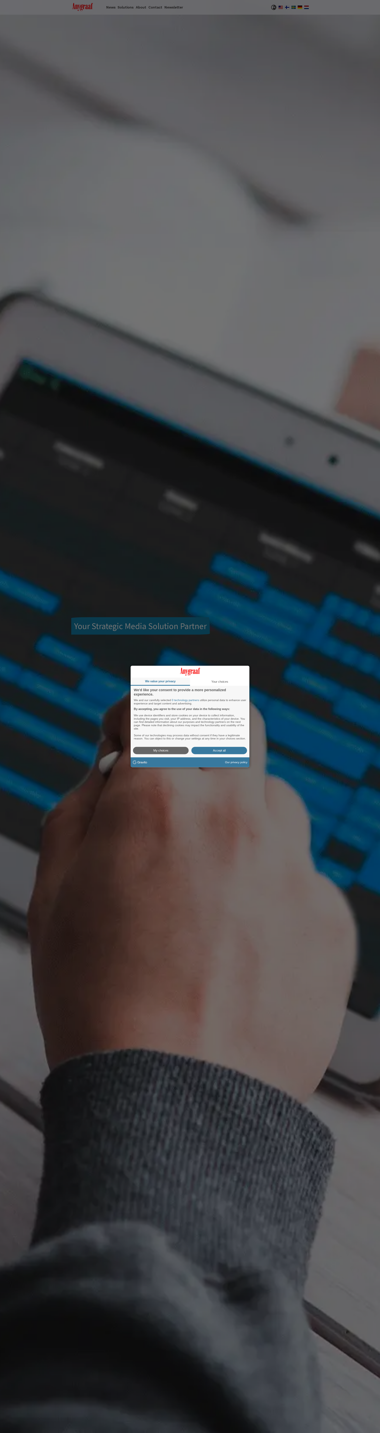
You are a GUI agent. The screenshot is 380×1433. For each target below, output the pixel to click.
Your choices (219, 681)
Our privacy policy (236, 762)
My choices (160, 750)
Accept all (219, 750)
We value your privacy (160, 681)
